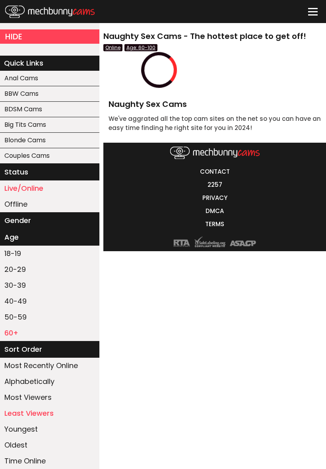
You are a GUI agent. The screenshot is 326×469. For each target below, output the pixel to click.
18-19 (12, 253)
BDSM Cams (23, 109)
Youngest (21, 429)
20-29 (15, 269)
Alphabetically (29, 381)
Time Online (25, 461)
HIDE (13, 36)
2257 (215, 184)
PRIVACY (214, 198)
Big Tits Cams (25, 124)
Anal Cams (21, 78)
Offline (15, 204)
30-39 (15, 285)
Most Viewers (28, 397)
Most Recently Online (41, 365)
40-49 (15, 301)
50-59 (15, 317)
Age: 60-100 (140, 47)
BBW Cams (21, 93)
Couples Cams (27, 155)
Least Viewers (29, 413)
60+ (11, 333)
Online (112, 47)
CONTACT (215, 171)
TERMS (214, 224)
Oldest (15, 445)
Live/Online (23, 188)
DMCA (215, 211)
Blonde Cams (25, 140)
